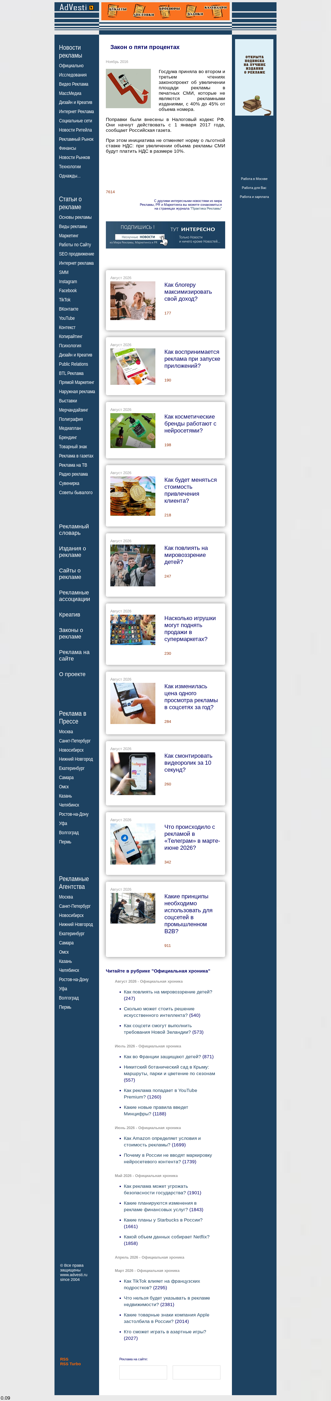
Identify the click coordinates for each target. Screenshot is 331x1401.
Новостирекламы (70, 51)
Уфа (63, 823)
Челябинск (69, 805)
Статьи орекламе (70, 202)
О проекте (72, 674)
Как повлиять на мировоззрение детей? (168, 991)
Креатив (69, 614)
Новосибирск (71, 750)
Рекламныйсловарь (74, 529)
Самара (66, 777)
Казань (65, 796)
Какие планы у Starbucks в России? (163, 1219)
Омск (64, 786)
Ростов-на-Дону (73, 814)
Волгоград (69, 832)
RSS (64, 1359)
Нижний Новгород (76, 759)
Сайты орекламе (70, 573)
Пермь (65, 842)
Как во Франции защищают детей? (162, 1056)
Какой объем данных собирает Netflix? (167, 1236)
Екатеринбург (72, 768)
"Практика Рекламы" (206, 208)
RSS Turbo (70, 1364)
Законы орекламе (71, 633)
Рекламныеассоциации (74, 595)
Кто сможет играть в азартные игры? (165, 1331)
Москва (66, 731)
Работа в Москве (254, 179)
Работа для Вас (254, 188)
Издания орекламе (72, 551)
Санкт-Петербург (75, 741)
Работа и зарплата (254, 197)
